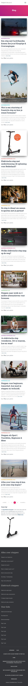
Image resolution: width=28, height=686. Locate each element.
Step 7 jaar (3, 643)
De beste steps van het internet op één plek (14, 654)
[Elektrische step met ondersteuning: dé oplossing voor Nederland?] (14, 143)
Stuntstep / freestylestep (6, 576)
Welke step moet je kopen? (7, 561)
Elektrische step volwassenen (8, 594)
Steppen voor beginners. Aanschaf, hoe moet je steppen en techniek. (12, 386)
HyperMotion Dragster (8, 509)
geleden (9, 58)
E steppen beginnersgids (7, 598)
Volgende (22, 502)
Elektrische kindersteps (6, 611)
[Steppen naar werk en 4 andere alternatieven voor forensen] (14, 279)
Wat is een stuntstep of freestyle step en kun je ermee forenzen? (11, 110)
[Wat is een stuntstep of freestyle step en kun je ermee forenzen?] (14, 83)
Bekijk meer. (21, 514)
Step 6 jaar (3, 639)
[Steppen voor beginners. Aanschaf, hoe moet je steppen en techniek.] (14, 369)
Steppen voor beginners (6, 557)
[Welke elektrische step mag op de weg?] (14, 236)
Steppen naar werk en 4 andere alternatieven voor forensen (13, 295)
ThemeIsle (19, 682)
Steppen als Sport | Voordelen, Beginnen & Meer (11, 438)
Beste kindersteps (5, 619)
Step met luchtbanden (6, 580)
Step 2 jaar (3, 623)
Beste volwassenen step (6, 573)
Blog (18, 650)
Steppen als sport (5, 565)
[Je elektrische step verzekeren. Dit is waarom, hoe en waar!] (14, 324)
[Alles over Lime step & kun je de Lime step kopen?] (14, 468)
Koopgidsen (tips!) (5, 38)
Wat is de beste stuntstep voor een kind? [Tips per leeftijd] (14, 671)
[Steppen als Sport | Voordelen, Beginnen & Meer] (14, 417)
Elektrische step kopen (6, 590)
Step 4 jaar (3, 631)
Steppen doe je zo (5, 205)
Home (14, 657)
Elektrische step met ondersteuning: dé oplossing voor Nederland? (14, 164)
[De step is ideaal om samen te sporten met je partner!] (14, 194)
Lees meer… (8, 55)
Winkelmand (14, 679)
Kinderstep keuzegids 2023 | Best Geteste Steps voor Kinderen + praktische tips (14, 662)
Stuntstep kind (4, 615)
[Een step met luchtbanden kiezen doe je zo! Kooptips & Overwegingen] (14, 27)
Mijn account (14, 666)
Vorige (4, 502)
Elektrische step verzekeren (7, 602)
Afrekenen (11, 650)
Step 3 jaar (3, 627)
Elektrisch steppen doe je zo (8, 158)
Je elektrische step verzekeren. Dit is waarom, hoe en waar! (13, 341)
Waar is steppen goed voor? (7, 569)
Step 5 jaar (3, 635)
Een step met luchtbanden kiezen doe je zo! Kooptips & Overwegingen (13, 43)
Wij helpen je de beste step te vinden (14, 675)
